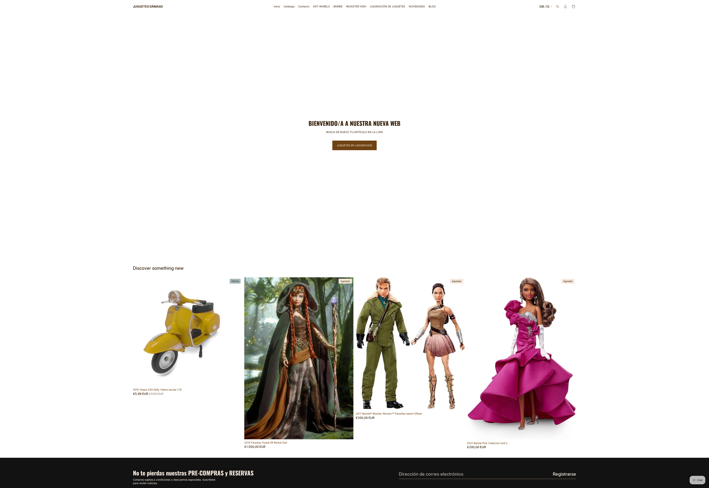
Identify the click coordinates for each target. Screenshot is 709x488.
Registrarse (564, 474)
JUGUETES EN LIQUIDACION (354, 145)
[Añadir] (236, 380)
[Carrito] (573, 6)
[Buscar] (558, 6)
